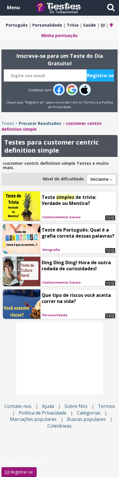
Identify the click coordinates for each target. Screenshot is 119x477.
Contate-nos (17, 406)
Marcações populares (33, 419)
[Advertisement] (59, 358)
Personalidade (47, 25)
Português (17, 25)
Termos (89, 102)
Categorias (89, 413)
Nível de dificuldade (63, 179)
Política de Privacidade (42, 413)
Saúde (89, 25)
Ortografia (51, 249)
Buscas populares (86, 419)
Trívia (73, 25)
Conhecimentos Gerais (61, 217)
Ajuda (48, 406)
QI (103, 25)
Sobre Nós (76, 406)
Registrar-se (21, 472)
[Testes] (63, 7)
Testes (7, 123)
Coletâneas (59, 426)
